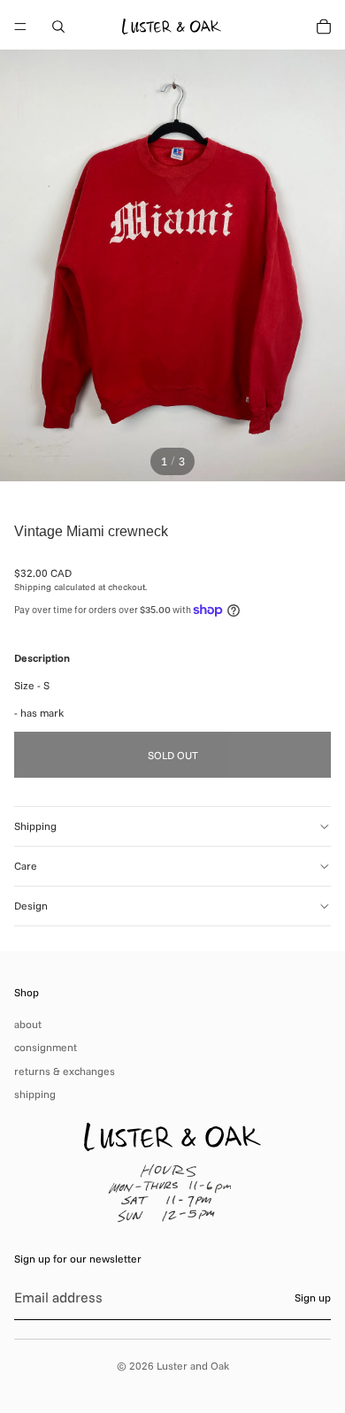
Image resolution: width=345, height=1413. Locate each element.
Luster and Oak (193, 1365)
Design (31, 905)
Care (25, 865)
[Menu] (20, 26)
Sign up (313, 1297)
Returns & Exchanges (64, 1071)
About (28, 1024)
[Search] (58, 26)
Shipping (35, 826)
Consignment (45, 1047)
